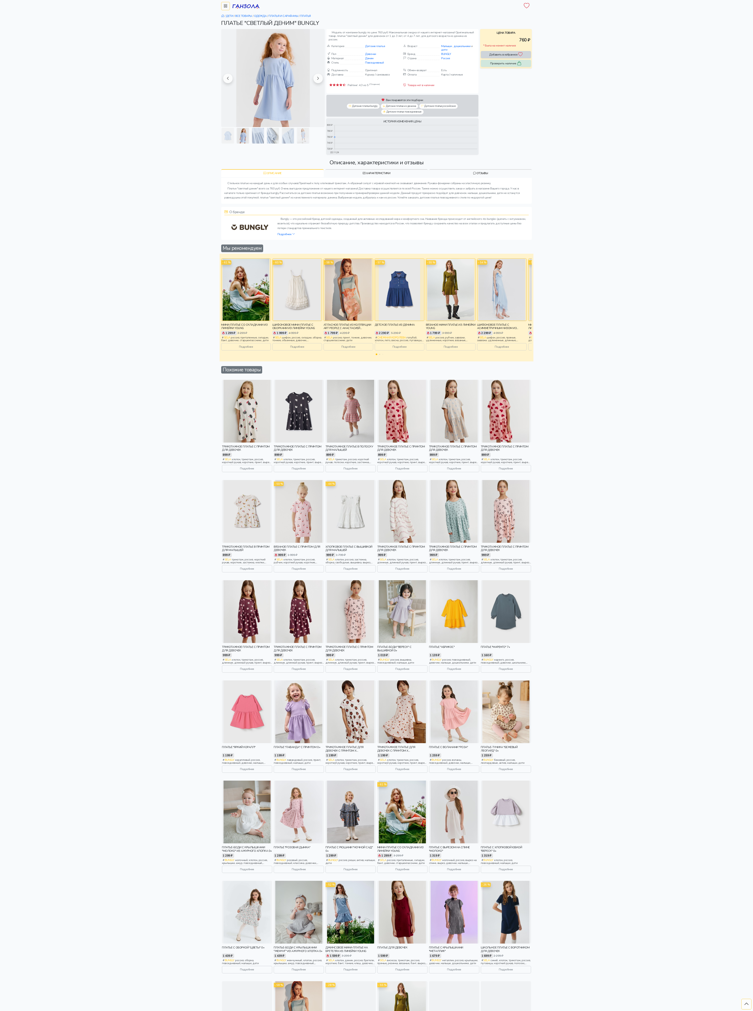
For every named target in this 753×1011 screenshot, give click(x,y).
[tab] (272, 173)
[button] (228, 78)
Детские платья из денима (401, 106)
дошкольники (462, 46)
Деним (369, 58)
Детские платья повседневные (404, 112)
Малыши (446, 46)
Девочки (370, 54)
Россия (445, 58)
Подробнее (284, 234)
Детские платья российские (440, 106)
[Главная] (223, 16)
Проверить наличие (503, 63)
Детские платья (375, 46)
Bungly (446, 54)
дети (444, 50)
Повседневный (374, 63)
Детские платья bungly (365, 106)
